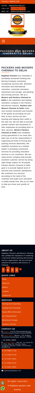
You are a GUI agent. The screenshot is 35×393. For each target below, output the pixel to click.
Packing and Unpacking (11, 304)
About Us (5, 283)
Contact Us (6, 295)
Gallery (5, 287)
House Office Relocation (11, 312)
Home (4, 279)
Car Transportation (9, 316)
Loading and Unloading (11, 308)
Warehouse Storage (9, 320)
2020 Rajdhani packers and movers (18, 388)
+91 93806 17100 (18, 8)
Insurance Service (9, 324)
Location (5, 291)
